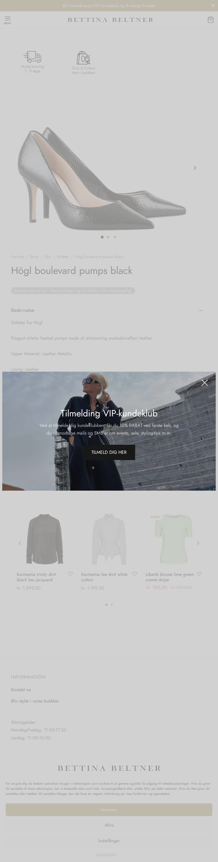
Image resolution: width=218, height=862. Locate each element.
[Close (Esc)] (204, 383)
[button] (109, 452)
